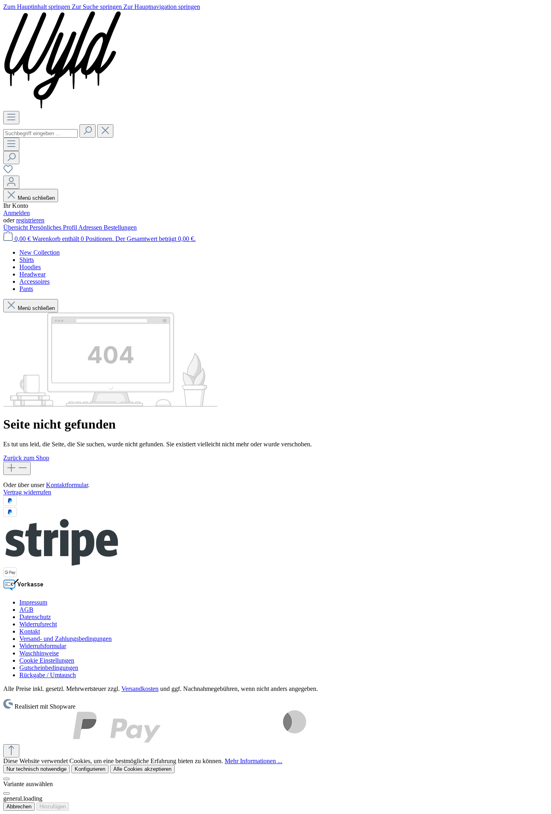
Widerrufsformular (42, 645)
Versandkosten (140, 688)
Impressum (33, 602)
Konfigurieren (90, 769)
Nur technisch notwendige (36, 769)
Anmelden (16, 212)
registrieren (30, 220)
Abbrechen (18, 807)
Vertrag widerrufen (27, 492)
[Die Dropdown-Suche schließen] (105, 131)
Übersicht (16, 227)
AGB (26, 609)
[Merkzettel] (8, 171)
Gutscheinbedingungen (48, 667)
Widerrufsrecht (38, 624)
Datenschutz (35, 616)
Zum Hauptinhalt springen (37, 6)
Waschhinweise (39, 653)
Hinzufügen (53, 807)
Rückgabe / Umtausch (47, 675)
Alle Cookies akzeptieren (142, 769)
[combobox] (40, 133)
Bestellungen (120, 227)
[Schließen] (6, 779)
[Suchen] (87, 131)
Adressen (91, 227)
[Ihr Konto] (11, 182)
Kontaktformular (67, 484)
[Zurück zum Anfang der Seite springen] (11, 751)
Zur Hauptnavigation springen (161, 6)
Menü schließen (36, 198)
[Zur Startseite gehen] (62, 107)
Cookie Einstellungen (46, 660)
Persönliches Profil (53, 227)
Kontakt (29, 631)
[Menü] (11, 117)
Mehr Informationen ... (253, 761)
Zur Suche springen (97, 6)
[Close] (6, 793)
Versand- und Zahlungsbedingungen (65, 638)
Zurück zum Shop (26, 457)
